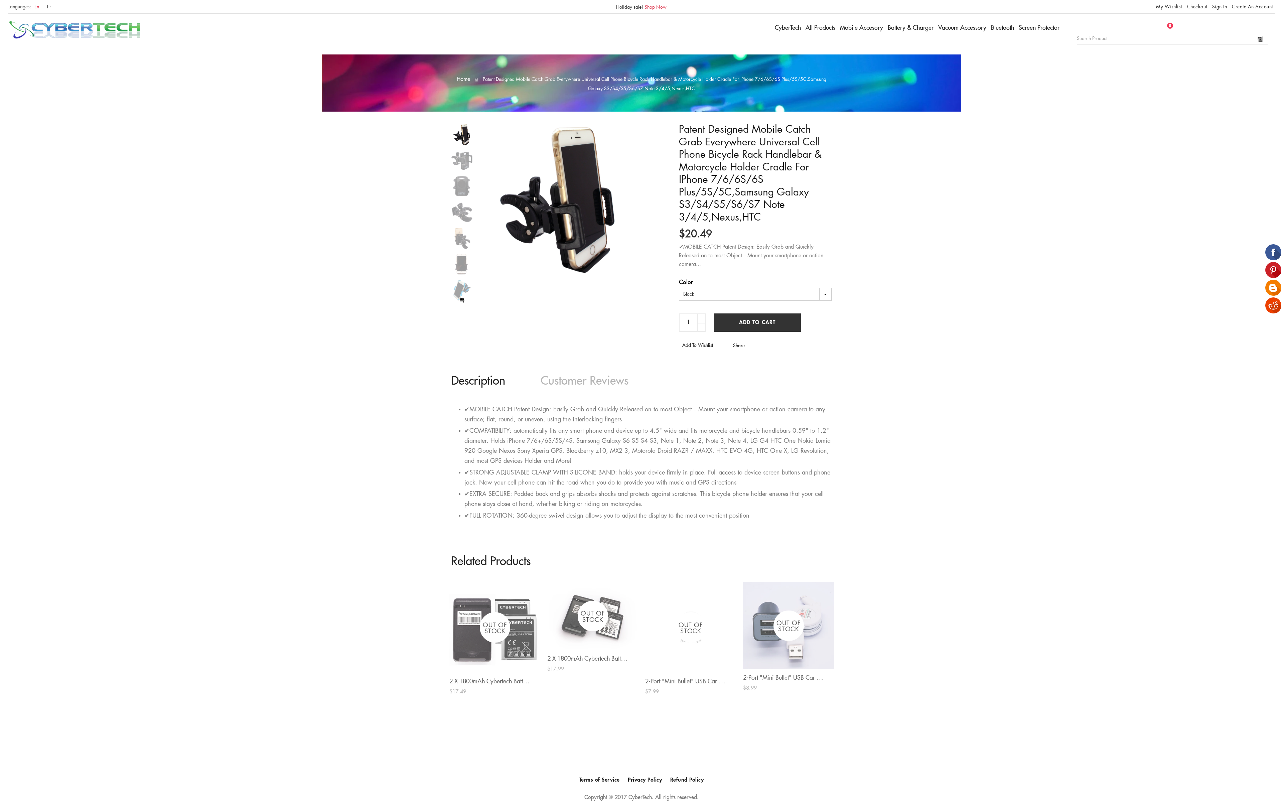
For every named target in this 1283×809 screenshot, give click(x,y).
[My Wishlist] (1157, 29)
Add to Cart (757, 322)
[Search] (1260, 39)
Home (463, 79)
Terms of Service (599, 780)
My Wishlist (1169, 6)
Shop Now (656, 7)
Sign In (1219, 6)
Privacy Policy (645, 780)
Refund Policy (687, 780)
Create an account (1252, 6)
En (36, 6)
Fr (49, 6)
